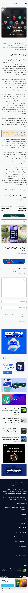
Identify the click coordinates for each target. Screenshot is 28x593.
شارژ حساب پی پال (23, 527)
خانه (23, 23)
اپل (11, 23)
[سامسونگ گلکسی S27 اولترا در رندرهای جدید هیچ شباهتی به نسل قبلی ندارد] (24, 431)
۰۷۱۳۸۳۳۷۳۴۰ (23, 519)
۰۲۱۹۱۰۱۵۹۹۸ (24, 524)
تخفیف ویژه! (7, 585)
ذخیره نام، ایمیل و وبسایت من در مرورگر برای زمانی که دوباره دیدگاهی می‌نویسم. (16, 315)
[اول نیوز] (14, 4)
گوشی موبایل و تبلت (17, 23)
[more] (17, 199)
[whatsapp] (20, 199)
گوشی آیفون (21, 107)
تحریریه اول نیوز (20, 34)
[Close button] (27, 577)
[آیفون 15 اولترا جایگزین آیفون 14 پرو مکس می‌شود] (14, 234)
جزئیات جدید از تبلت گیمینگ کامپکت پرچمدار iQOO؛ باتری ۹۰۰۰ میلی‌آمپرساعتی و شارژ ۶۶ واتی (10, 410)
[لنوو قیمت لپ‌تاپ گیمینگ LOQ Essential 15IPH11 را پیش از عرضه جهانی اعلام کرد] (24, 439)
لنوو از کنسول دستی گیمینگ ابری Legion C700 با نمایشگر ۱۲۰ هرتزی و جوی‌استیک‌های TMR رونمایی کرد (10, 421)
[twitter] (16, 195)
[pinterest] (13, 195)
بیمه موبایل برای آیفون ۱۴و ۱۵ (20, 537)
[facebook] (20, 195)
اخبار (26, 245)
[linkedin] (6, 195)
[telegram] (9, 195)
